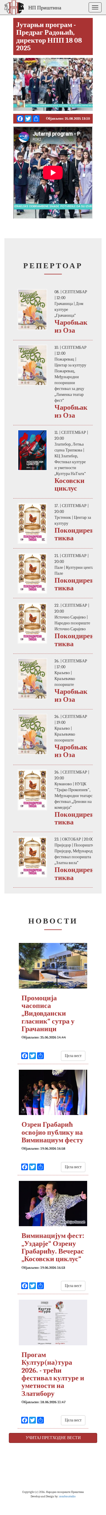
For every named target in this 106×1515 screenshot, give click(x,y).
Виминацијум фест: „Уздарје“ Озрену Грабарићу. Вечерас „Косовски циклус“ (52, 1247)
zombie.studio (67, 1496)
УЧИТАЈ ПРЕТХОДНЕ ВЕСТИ (53, 1437)
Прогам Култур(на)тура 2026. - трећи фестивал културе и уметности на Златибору (52, 1374)
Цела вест (73, 1055)
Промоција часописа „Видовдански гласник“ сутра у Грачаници (47, 1013)
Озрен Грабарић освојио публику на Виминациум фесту (52, 1132)
